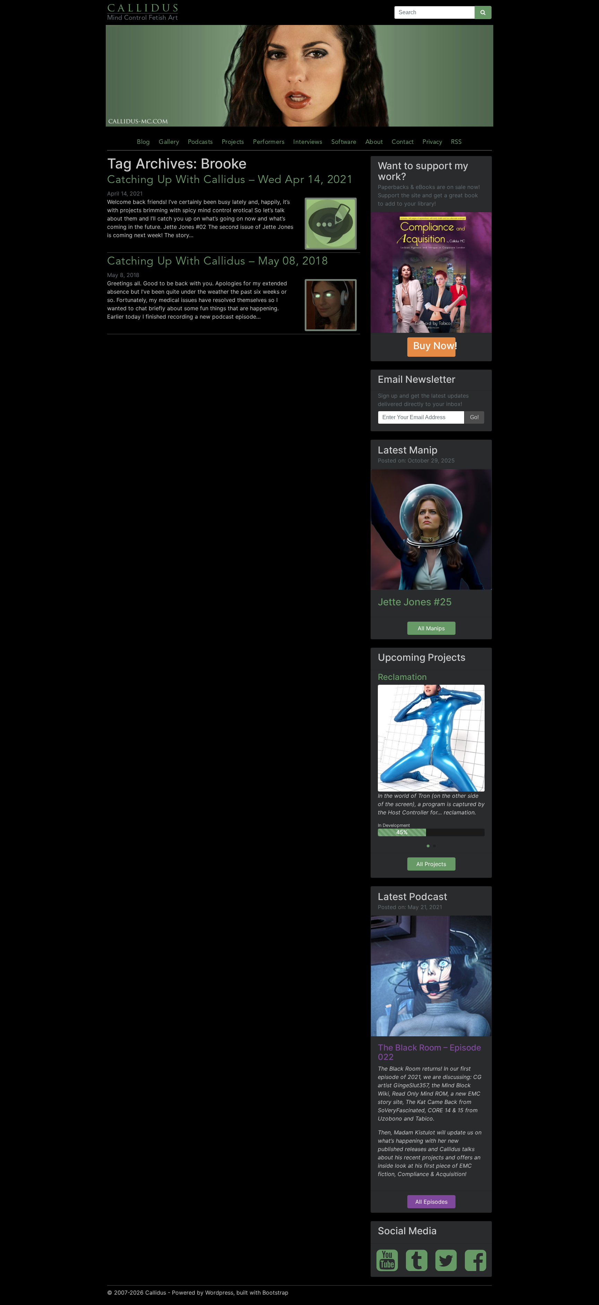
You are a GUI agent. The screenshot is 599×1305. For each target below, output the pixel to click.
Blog (143, 142)
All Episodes (431, 1201)
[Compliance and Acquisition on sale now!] (431, 272)
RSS (456, 142)
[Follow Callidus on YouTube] (387, 1260)
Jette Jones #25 (415, 602)
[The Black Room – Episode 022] (431, 976)
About (374, 142)
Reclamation (402, 677)
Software (344, 142)
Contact (403, 142)
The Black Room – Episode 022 (429, 1052)
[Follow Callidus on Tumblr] (416, 1260)
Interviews (307, 142)
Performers (269, 142)
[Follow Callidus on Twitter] (446, 1260)
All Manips (431, 628)
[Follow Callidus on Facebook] (475, 1260)
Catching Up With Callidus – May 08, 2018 (217, 261)
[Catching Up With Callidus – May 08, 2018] (331, 306)
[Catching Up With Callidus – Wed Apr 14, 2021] (331, 224)
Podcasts (200, 142)
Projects (233, 142)
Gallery (169, 142)
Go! (474, 417)
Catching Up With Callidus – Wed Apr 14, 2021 (230, 180)
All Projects (431, 864)
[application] (299, 76)
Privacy (432, 142)
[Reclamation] (431, 737)
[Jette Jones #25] (431, 529)
